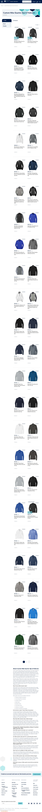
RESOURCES (23, 780)
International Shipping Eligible (25, 790)
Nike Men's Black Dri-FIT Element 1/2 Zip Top (32, 411)
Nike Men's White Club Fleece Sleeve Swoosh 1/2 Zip (19, 438)
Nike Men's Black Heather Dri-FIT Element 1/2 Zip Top (33, 648)
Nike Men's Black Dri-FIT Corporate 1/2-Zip (32, 490)
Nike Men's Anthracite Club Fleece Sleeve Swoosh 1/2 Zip (33, 438)
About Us (4, 782)
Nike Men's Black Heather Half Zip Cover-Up (33, 253)
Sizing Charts (2, 808)
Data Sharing (17, 808)
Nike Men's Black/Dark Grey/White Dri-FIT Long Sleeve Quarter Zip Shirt (19, 69)
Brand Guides (24, 782)
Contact (34, 1)
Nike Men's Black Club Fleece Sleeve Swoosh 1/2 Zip (33, 279)
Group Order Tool (15, 784)
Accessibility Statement (24, 808)
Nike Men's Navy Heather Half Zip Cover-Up (32, 358)
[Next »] (29, 663)
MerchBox (14, 782)
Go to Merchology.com (4, 811)
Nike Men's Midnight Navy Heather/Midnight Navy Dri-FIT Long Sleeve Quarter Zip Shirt (19, 96)
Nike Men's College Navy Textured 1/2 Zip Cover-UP (33, 596)
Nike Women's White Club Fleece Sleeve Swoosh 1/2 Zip (19, 543)
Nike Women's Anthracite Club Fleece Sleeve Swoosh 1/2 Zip (33, 464)
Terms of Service (8, 808)
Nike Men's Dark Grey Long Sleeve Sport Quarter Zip (19, 121)
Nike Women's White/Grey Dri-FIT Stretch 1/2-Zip (19, 147)
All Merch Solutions (14, 796)
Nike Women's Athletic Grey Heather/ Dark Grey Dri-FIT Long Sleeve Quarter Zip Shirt (33, 307)
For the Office (17, 4)
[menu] (6, 789)
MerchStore (14, 786)
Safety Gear (12, 4)
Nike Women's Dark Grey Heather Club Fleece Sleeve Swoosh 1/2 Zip (19, 490)
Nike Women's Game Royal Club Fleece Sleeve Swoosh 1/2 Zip (19, 517)
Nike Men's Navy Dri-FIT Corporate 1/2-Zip (32, 569)
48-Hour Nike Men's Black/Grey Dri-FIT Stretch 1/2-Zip (33, 517)
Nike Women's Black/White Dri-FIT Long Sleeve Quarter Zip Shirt (19, 174)
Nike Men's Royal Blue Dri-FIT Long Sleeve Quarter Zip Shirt (19, 253)
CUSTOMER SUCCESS (35, 780)
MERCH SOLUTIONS (16, 780)
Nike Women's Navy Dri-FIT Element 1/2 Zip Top (19, 569)
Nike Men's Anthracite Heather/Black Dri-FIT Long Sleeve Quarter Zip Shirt (33, 121)
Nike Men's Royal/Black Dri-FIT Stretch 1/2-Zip (33, 227)
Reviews (4, 794)
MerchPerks (36, 792)
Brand (4, 23)
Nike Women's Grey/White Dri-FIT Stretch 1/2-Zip (33, 147)
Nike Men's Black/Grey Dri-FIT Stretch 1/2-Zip (19, 42)
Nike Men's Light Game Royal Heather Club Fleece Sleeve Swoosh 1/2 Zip (33, 622)
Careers (4, 784)
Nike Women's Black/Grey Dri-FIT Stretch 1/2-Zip (33, 42)
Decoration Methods (25, 788)
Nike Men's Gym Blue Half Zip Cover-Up (33, 385)
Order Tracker (36, 787)
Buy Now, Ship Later (15, 789)
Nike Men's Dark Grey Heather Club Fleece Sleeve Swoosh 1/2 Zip (19, 385)
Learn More (5, 14)
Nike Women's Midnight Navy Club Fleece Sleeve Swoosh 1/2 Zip (19, 359)
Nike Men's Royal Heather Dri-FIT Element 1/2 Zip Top (33, 543)
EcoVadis (4, 789)
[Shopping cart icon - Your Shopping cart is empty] (40, 2)
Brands (11, 1)
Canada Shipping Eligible (26, 792)
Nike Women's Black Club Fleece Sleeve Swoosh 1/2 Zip (19, 332)
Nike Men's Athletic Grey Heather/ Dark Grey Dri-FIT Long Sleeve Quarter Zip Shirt (19, 201)
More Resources (24, 794)
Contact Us (35, 785)
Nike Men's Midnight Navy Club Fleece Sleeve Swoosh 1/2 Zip (33, 332)
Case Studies (24, 784)
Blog (22, 786)
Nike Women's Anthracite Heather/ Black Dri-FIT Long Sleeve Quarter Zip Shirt (33, 200)
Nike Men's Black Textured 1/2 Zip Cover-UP (19, 622)
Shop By (4, 26)
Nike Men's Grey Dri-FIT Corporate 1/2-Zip (18, 596)
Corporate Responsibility (5, 787)
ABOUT (3, 780)
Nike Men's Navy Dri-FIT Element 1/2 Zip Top (19, 411)
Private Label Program (15, 793)
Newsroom (4, 792)
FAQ (34, 783)
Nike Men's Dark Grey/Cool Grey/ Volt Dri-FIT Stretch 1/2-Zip (19, 279)
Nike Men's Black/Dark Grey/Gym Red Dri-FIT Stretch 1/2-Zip (18, 227)
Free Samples (36, 789)
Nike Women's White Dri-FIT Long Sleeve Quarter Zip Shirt (19, 306)
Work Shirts (16, 1)
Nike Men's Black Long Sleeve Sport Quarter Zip (32, 68)
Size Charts (35, 794)
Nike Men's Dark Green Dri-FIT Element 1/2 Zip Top (19, 648)
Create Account (36, 774)
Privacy (13, 808)
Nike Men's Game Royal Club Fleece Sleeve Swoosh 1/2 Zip (19, 464)
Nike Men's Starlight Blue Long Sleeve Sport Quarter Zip (33, 174)
